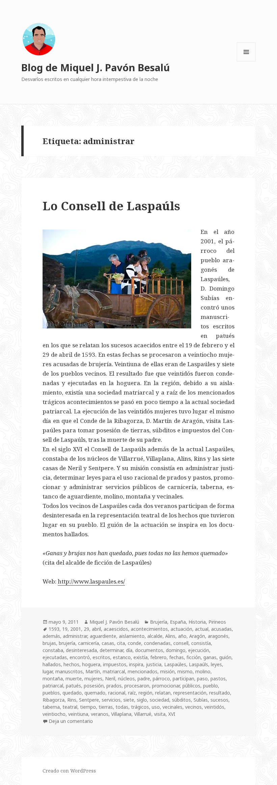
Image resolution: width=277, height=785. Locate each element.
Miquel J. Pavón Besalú (114, 622)
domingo (175, 650)
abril (96, 629)
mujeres (93, 678)
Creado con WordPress (69, 770)
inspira (136, 664)
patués (73, 685)
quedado (72, 692)
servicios (111, 700)
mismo (185, 671)
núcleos (126, 678)
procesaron (136, 685)
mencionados (142, 671)
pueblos (51, 692)
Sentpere (89, 700)
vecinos (193, 707)
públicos (191, 685)
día (129, 650)
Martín (92, 671)
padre (143, 678)
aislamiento (132, 636)
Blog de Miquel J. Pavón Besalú (95, 67)
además (51, 636)
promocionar (166, 685)
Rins (71, 700)
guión (225, 657)
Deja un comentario (71, 721)
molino (202, 671)
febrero (158, 657)
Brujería (158, 622)
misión (167, 671)
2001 (75, 629)
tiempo (88, 707)
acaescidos (116, 629)
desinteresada (81, 650)
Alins (170, 636)
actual (201, 629)
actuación (181, 629)
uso (156, 707)
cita (121, 643)
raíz (132, 692)
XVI (171, 714)
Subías (201, 700)
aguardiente (103, 636)
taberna (51, 707)
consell (180, 643)
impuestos (114, 664)
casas (108, 643)
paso (202, 678)
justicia (153, 664)
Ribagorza (54, 700)
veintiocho (54, 714)
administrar (75, 636)
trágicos (140, 707)
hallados (52, 664)
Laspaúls (198, 664)
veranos (99, 714)
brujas (49, 643)
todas (122, 707)
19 (65, 629)
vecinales (172, 707)
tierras (106, 707)
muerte (74, 678)
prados (114, 685)
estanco (122, 657)
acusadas (221, 629)
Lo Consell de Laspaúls (111, 206)
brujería (67, 643)
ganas (210, 657)
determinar (111, 650)
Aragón (197, 636)
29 (86, 629)
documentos (149, 650)
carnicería (88, 643)
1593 (54, 629)
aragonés (218, 636)
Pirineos (217, 622)
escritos (101, 657)
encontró (80, 657)
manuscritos (69, 671)
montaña (53, 678)
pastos (218, 678)
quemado (94, 692)
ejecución (198, 650)
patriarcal (53, 685)
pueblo (210, 685)
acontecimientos (149, 629)
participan (183, 678)
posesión (94, 685)
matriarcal (114, 671)
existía (140, 657)
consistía (201, 643)
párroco (161, 678)
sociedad (159, 700)
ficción (193, 657)
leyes (216, 664)
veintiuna (78, 714)
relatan (163, 692)
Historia (197, 622)
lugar (48, 671)
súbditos (181, 700)
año (182, 636)
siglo (142, 700)
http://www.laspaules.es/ (91, 581)
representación (189, 692)
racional (116, 692)
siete (128, 700)
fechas (176, 657)
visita (160, 714)
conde (134, 643)
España (178, 622)
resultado (219, 692)
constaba (53, 650)
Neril (110, 678)
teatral (69, 707)
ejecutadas (55, 657)
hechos (71, 664)
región (145, 692)
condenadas (157, 643)
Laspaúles (175, 664)
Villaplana (121, 714)
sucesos (219, 700)
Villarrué (142, 714)
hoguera (91, 664)
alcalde (154, 636)
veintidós (214, 707)
